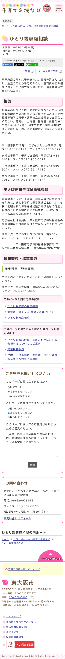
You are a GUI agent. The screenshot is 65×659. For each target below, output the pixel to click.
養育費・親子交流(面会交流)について (30, 312)
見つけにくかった (20, 417)
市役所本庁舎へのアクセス (21, 622)
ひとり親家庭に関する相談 (43, 26)
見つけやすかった (20, 408)
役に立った (16, 387)
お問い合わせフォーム (17, 518)
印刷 (27, 71)
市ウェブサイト (15, 632)
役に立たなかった (20, 396)
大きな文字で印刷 (48, 71)
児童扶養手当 (15, 349)
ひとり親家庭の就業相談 (22, 306)
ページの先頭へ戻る (50, 559)
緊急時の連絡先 (15, 637)
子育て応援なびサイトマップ (24, 569)
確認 (32, 465)
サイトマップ (13, 616)
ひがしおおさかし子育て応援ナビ (31, 539)
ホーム (5, 26)
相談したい (19, 26)
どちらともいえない (21, 392)
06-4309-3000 (18, 597)
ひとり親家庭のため (13, 543)
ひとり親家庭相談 (18, 317)
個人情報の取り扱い (17, 627)
